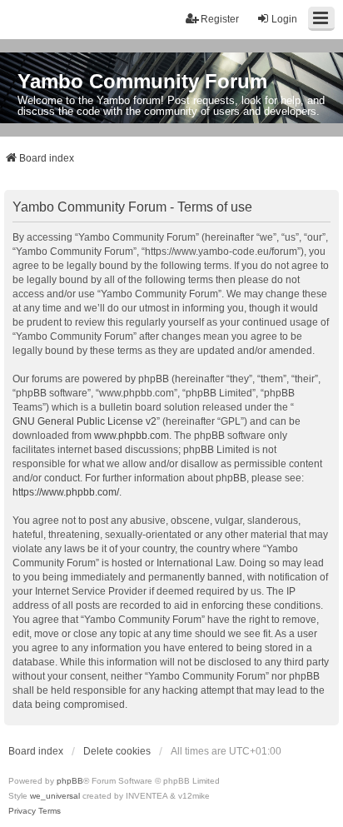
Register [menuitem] (220, 19)
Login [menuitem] (284, 19)
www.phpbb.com (131, 435)
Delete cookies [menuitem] (117, 751)
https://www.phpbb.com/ (65, 492)
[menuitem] (22, 811)
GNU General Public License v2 (84, 421)
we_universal (55, 795)
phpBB (70, 780)
